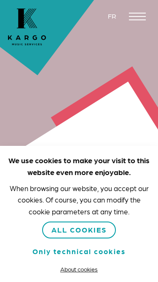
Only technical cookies (79, 251)
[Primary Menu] (137, 16)
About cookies (79, 269)
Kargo (27, 26)
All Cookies (79, 229)
